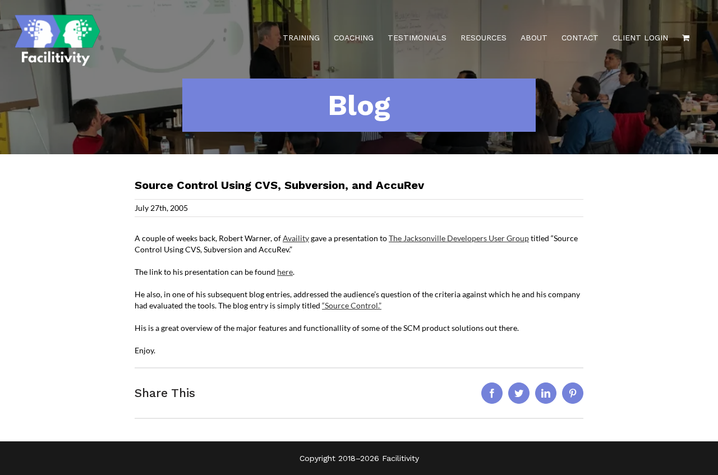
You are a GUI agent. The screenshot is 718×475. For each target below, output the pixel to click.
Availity (296, 238)
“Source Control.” (351, 305)
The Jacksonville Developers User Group (459, 238)
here (285, 271)
